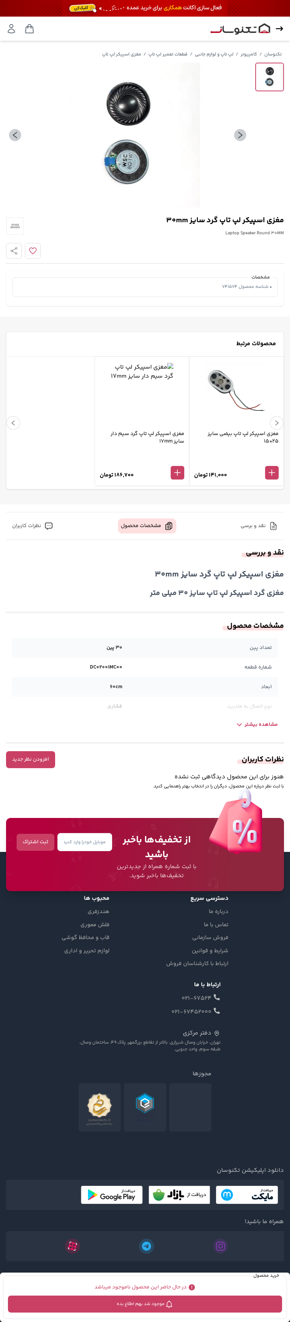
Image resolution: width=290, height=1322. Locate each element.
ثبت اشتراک (35, 842)
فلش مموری (95, 925)
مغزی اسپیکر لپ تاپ (121, 54)
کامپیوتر (249, 54)
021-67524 (196, 998)
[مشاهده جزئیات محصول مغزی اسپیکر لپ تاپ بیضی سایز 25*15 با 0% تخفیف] (236, 460)
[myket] (247, 1195)
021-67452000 (191, 1012)
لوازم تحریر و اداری (87, 951)
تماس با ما (216, 925)
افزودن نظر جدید (30, 759)
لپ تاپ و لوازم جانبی (214, 54)
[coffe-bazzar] (179, 1195)
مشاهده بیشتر (261, 725)
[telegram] (146, 1246)
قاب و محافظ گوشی (86, 938)
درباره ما (218, 912)
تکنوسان (273, 54)
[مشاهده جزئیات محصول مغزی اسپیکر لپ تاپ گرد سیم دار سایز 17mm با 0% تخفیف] (142, 460)
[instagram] (220, 1246)
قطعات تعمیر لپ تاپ (168, 54)
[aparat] (72, 1246)
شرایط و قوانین (210, 951)
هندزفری (99, 912)
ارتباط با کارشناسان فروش (197, 964)
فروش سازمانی (210, 938)
